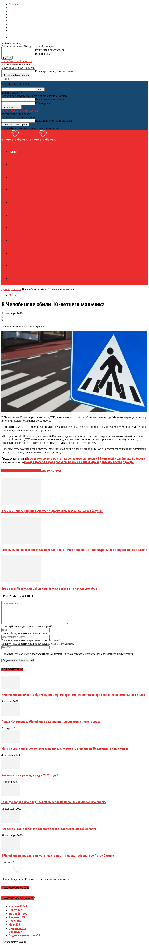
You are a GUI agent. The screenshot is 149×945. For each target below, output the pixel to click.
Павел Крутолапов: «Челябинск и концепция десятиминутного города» (51, 721)
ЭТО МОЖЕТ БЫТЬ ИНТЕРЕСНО (21, 470)
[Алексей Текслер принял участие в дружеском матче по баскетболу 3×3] (21, 503)
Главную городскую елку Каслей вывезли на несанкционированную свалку (53, 802)
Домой (5, 289)
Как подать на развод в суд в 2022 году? (29, 775)
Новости (16, 289)
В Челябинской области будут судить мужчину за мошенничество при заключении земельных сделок (73, 695)
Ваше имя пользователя (49, 49)
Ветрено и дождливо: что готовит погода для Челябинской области (49, 829)
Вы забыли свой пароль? (16, 61)
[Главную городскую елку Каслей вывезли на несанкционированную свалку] (10, 795)
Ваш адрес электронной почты (54, 71)
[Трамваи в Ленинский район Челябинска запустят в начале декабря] (21, 581)
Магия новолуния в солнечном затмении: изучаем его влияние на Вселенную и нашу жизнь (65, 748)
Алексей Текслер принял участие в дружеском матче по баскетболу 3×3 (52, 511)
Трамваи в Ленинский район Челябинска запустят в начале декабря (49, 588)
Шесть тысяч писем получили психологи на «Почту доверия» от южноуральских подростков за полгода (74, 550)
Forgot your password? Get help (20, 110)
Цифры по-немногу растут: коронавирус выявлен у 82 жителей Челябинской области (85, 458)
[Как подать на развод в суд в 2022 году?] (10, 768)
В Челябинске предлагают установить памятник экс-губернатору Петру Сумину (57, 855)
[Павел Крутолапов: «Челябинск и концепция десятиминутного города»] (10, 714)
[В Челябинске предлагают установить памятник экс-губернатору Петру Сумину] (10, 848)
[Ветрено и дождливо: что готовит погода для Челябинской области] (10, 822)
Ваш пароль (42, 53)
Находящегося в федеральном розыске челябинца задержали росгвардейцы (79, 462)
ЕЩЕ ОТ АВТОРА (51, 470)
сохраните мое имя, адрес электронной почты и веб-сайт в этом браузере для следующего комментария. (69, 653)
